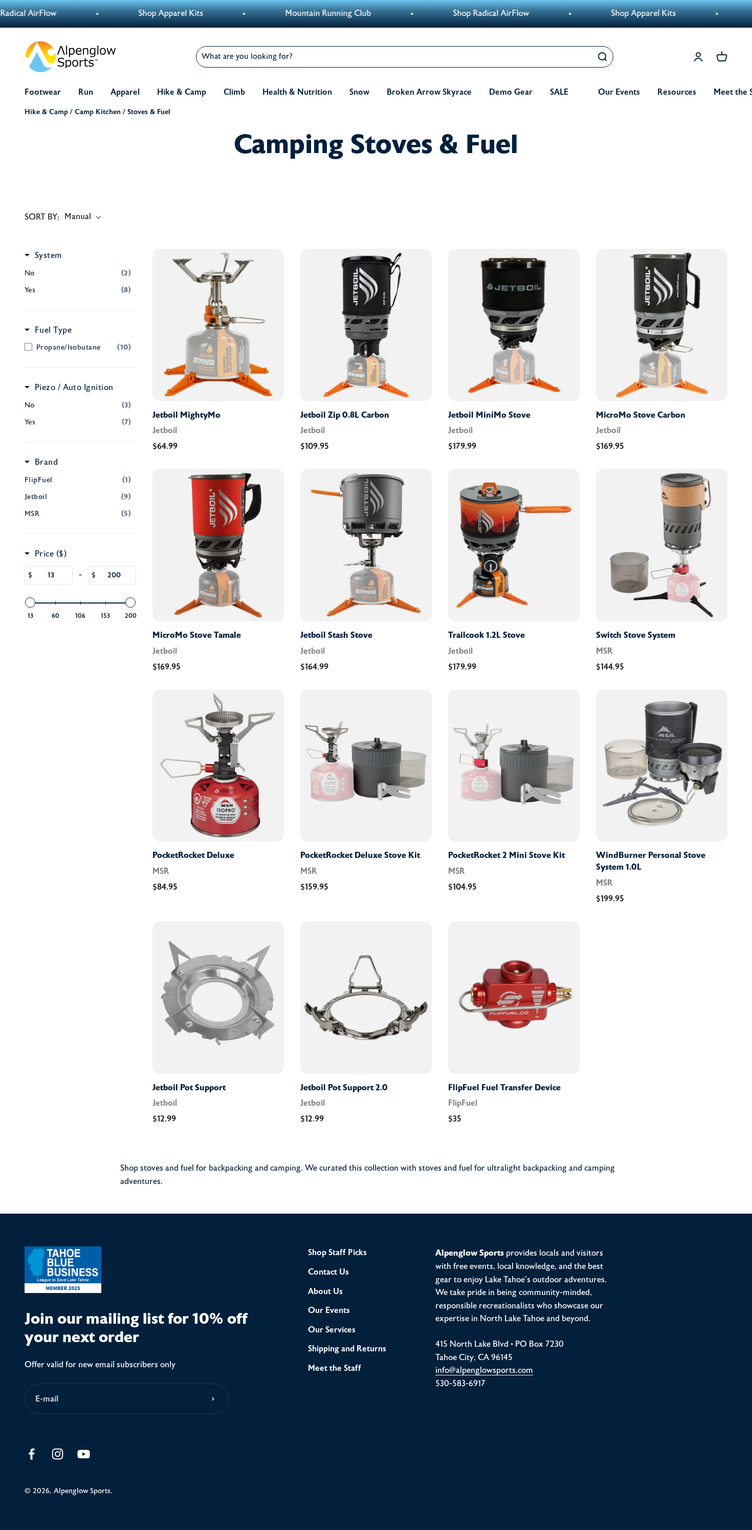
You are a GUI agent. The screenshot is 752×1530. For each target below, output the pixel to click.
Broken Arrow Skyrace (429, 92)
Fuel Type (53, 330)
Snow (359, 92)
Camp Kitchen (98, 111)
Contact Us (328, 1272)
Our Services (332, 1329)
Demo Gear (511, 92)
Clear (577, 56)
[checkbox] (78, 273)
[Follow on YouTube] (84, 1454)
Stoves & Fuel (148, 111)
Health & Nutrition (297, 92)
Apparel (125, 92)
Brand (46, 462)
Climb (234, 92)
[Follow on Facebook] (31, 1454)
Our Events (619, 92)
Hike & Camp (181, 92)
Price (51, 553)
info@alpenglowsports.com (484, 1370)
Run (85, 92)
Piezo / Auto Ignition (74, 387)
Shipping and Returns (347, 1348)
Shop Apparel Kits (110, 13)
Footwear (43, 92)
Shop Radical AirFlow (430, 13)
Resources (676, 92)
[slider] (30, 602)
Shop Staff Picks (337, 1252)
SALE (559, 92)
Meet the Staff (334, 1368)
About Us (325, 1291)
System (48, 255)
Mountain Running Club (268, 13)
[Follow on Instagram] (57, 1454)
